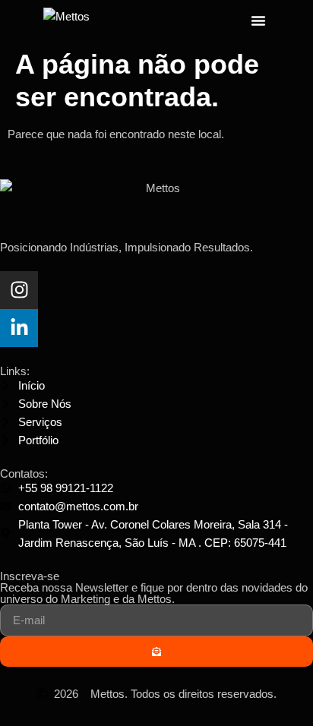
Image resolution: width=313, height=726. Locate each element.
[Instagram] (19, 290)
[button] (258, 20)
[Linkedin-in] (19, 328)
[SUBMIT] (156, 651)
